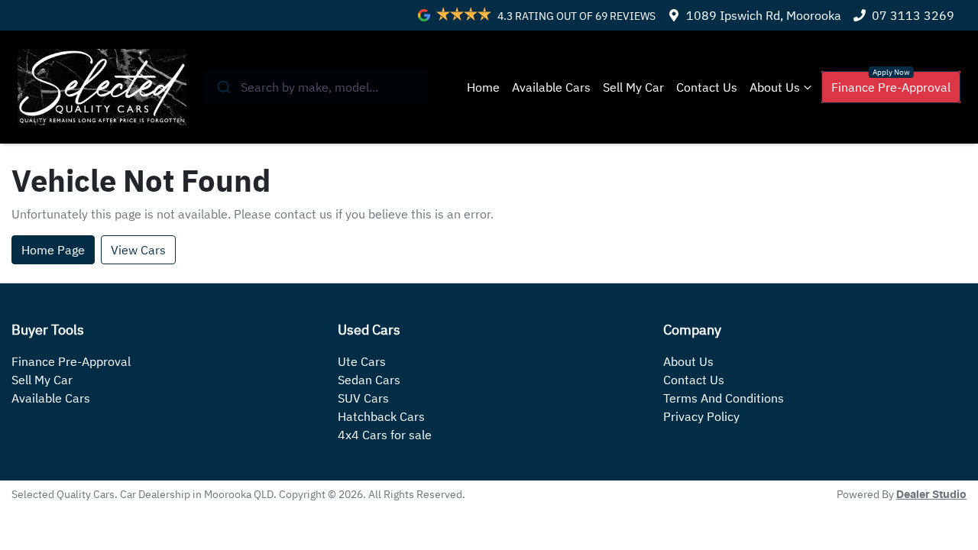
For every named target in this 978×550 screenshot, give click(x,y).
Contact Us (706, 87)
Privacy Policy (701, 416)
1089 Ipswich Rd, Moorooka (763, 15)
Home (483, 87)
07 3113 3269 (913, 15)
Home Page (53, 249)
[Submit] (223, 87)
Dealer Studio (931, 495)
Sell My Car (633, 87)
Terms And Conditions (723, 398)
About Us (775, 87)
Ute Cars (362, 361)
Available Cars (551, 87)
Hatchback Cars (381, 416)
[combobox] (317, 87)
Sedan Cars (369, 379)
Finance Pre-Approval (890, 87)
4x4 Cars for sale (385, 434)
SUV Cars (363, 398)
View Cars (138, 249)
